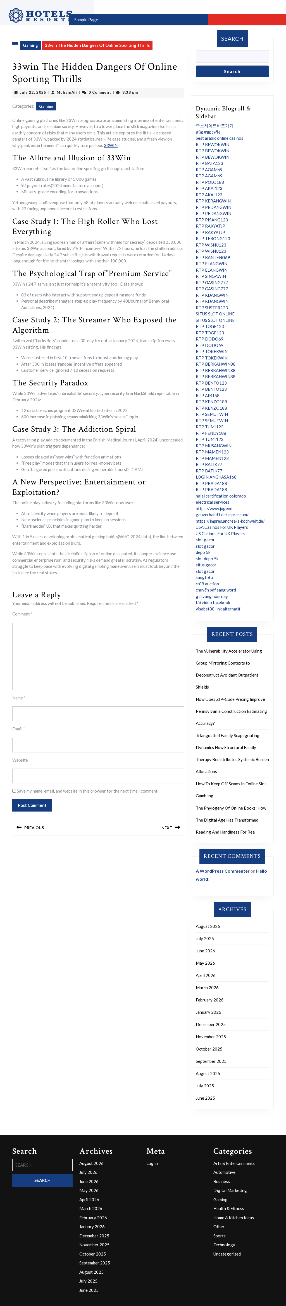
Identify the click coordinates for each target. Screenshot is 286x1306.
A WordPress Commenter (223, 870)
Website (20, 759)
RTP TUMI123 (209, 426)
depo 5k (203, 552)
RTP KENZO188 (211, 401)
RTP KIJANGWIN (212, 295)
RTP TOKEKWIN (212, 351)
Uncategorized (227, 1253)
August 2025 (208, 1073)
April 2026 (206, 975)
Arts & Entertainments (234, 1163)
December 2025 (211, 1024)
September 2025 (211, 1061)
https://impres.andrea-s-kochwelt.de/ (230, 520)
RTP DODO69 (209, 338)
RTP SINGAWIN (211, 276)
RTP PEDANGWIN (213, 207)
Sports (219, 1235)
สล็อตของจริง (208, 131)
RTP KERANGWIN (213, 200)
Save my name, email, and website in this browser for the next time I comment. (87, 790)
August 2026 (208, 926)
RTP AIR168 (208, 395)
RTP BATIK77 (209, 464)
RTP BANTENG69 (213, 257)
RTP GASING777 (212, 282)
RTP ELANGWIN (211, 263)
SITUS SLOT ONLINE (215, 313)
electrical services (212, 501)
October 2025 (209, 1048)
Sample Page (86, 19)
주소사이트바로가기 (214, 125)
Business (221, 1181)
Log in (152, 1163)
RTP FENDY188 (211, 433)
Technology (224, 1244)
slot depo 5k (207, 558)
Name (19, 697)
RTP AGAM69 (209, 169)
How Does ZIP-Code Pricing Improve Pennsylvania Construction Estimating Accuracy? (231, 711)
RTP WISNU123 (211, 244)
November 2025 (211, 1036)
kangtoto (204, 577)
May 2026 (205, 962)
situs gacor (206, 564)
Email (18, 728)
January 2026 (208, 1012)
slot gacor (205, 539)
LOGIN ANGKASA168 (216, 476)
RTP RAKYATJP (210, 225)
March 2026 (207, 987)
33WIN (111, 145)
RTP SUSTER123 (212, 307)
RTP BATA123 (209, 163)
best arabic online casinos (219, 138)
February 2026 (209, 999)
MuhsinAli (67, 92)
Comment (22, 613)
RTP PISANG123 (212, 219)
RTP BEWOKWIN (212, 144)
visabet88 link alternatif (218, 608)
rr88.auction (207, 583)
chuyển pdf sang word (216, 589)
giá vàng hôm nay (212, 596)
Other (219, 1226)
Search (232, 38)
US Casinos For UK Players (220, 533)
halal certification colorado (221, 495)
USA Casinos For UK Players (222, 527)
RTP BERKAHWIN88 (215, 363)
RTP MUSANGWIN (214, 445)
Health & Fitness (228, 1208)
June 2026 (205, 950)
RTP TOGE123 (210, 326)
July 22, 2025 (33, 92)
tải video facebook (213, 602)
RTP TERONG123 (213, 238)
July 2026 (205, 938)
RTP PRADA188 (211, 483)
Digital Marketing (230, 1190)
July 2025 (205, 1085)
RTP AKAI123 (209, 188)
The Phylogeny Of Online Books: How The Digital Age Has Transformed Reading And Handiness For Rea (231, 819)
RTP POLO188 (210, 182)
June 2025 (205, 1097)
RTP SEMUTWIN (212, 414)
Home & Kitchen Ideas (233, 1217)
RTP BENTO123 (211, 382)
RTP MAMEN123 (212, 451)
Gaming (30, 45)
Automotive (224, 1172)
